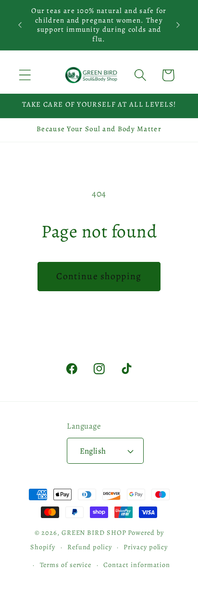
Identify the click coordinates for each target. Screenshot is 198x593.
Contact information (136, 564)
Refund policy (89, 547)
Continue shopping (98, 276)
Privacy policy (146, 547)
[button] (24, 75)
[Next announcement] (178, 25)
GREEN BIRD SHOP (94, 532)
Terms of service (66, 564)
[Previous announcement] (20, 25)
